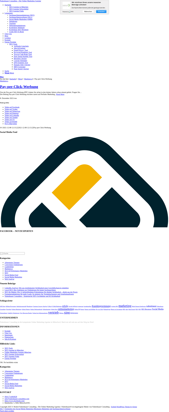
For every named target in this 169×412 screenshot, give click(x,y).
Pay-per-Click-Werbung (19, 87)
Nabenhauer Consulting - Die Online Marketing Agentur (20, 1)
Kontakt (7, 331)
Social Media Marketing (13, 277)
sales (127, 309)
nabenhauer (151, 306)
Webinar (61, 313)
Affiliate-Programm (11, 306)
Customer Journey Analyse (40, 306)
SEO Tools (13, 44)
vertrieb (53, 312)
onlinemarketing (66, 309)
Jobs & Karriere (10, 339)
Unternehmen (3, 313)
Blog (2, 77)
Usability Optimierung (14, 313)
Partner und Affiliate (90, 309)
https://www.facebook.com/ (15, 401)
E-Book (50, 306)
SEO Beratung (146, 309)
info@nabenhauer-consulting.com (17, 399)
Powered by (66, 12)
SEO (6, 273)
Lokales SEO (114, 306)
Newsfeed (8, 309)
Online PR (77, 309)
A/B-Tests (2, 306)
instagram (80, 306)
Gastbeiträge (9, 267)
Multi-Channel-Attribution (139, 306)
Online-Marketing (16, 309)
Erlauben (101, 11)
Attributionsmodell (21, 306)
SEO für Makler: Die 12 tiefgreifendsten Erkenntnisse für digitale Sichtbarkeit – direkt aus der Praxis (41, 292)
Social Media (157, 309)
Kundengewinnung (101, 306)
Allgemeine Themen (12, 263)
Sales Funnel (131, 309)
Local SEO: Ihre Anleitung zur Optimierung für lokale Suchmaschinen (30, 290)
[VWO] (71, 12)
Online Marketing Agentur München (18, 352)
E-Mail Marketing (57, 306)
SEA (137, 309)
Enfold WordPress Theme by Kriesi (124, 407)
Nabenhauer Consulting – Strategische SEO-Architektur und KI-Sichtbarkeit (32, 296)
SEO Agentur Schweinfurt (14, 354)
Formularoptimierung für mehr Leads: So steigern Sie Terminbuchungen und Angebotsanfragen (39, 294)
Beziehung (30, 306)
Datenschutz (9, 337)
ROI (124, 309)
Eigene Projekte (10, 358)
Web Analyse (9, 279)
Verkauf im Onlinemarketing (40, 313)
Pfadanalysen (106, 309)
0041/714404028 (11, 397)
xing (67, 312)
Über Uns (8, 333)
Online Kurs (54, 309)
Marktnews (4, 81)
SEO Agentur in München (14, 350)
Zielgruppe (74, 313)
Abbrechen (88, 11)
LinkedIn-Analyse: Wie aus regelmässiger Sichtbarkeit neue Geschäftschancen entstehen (37, 288)
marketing (125, 306)
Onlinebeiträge (47, 309)
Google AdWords (73, 306)
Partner (82, 309)
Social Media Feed (11, 275)
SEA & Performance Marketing (16, 271)
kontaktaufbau (87, 306)
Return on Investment (116, 309)
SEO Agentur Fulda (12, 356)
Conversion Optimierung (14, 265)
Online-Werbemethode (36, 309)
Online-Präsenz (26, 309)
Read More (60, 94)
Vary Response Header (26, 313)
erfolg (65, 306)
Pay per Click (99, 309)
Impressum (9, 335)
